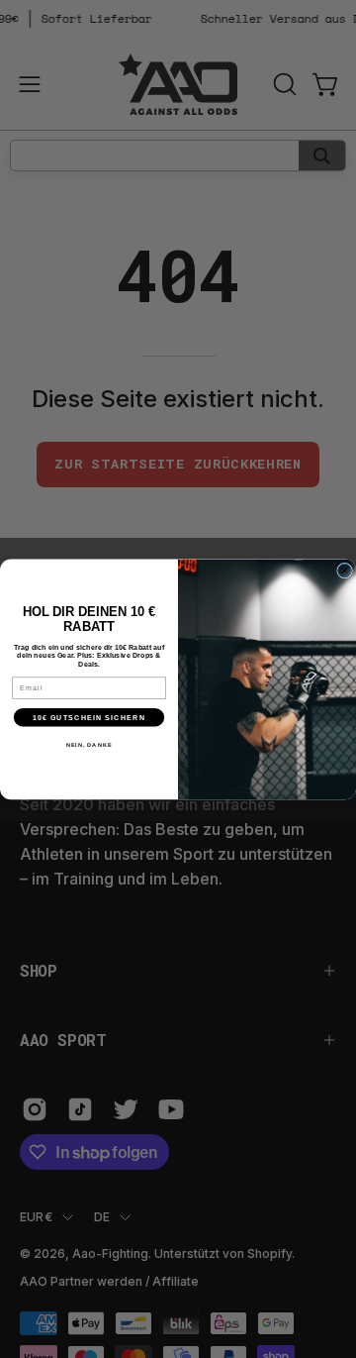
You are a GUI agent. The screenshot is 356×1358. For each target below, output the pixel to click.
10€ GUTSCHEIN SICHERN (89, 717)
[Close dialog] (345, 570)
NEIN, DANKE (89, 744)
